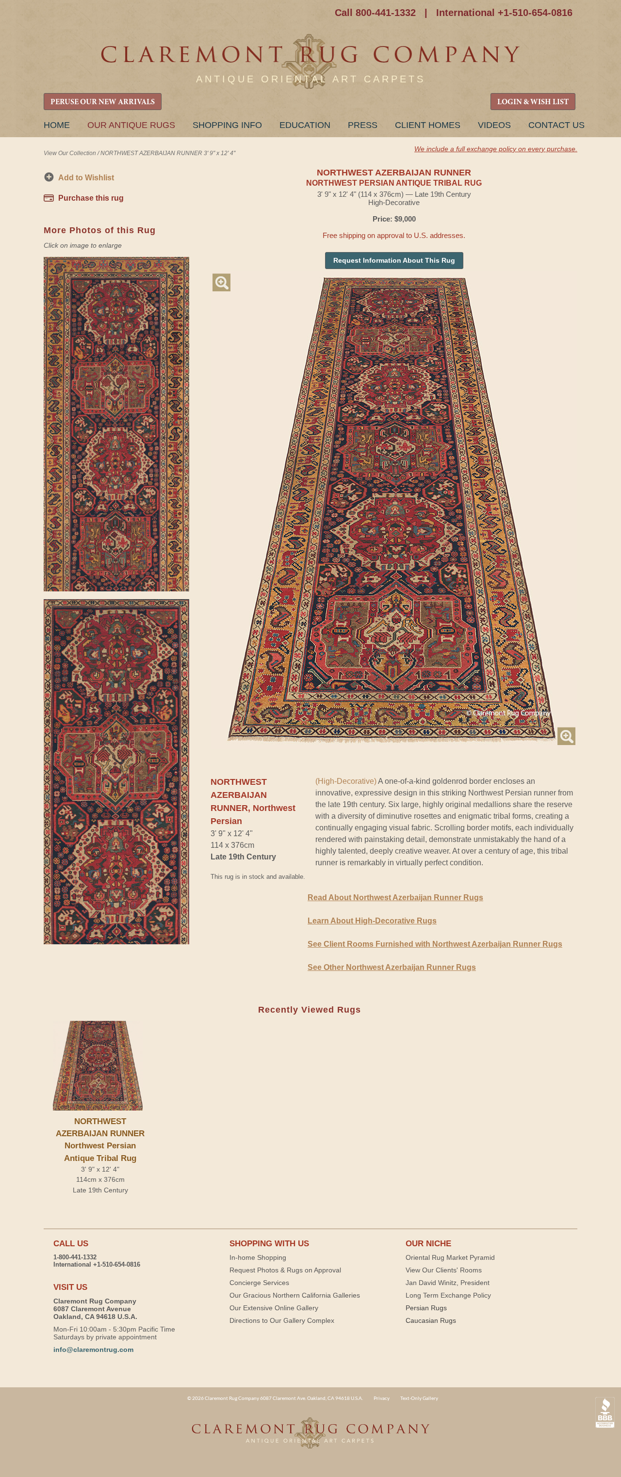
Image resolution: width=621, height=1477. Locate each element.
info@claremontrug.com (93, 1349)
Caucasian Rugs (431, 1320)
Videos (494, 125)
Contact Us (556, 125)
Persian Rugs (426, 1308)
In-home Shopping (257, 1257)
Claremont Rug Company (310, 62)
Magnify (221, 282)
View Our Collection (70, 153)
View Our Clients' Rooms (444, 1270)
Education (304, 125)
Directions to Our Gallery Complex (281, 1320)
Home (57, 125)
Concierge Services (259, 1282)
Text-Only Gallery (419, 1398)
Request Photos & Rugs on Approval (285, 1270)
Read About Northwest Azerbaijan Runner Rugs (395, 897)
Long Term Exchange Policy (448, 1295)
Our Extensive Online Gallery (273, 1308)
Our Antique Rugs (131, 125)
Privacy (382, 1398)
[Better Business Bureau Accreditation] (605, 1412)
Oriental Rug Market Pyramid (450, 1257)
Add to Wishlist (86, 178)
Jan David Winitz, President (448, 1282)
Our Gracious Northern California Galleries (294, 1295)
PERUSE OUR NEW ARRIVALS (102, 102)
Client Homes (427, 125)
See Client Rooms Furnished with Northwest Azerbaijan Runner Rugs (435, 944)
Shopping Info (227, 125)
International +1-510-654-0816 (504, 12)
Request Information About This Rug (394, 260)
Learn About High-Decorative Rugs (372, 921)
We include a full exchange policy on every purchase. (495, 149)
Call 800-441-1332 (375, 12)
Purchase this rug (91, 198)
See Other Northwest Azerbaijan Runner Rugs (392, 967)
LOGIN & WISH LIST (533, 102)
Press (362, 125)
